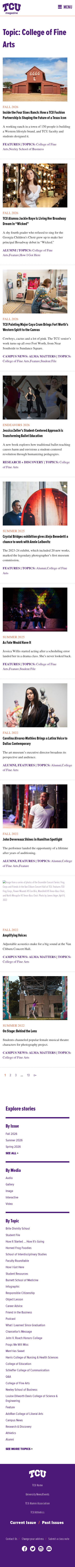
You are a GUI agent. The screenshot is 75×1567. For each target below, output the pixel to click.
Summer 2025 (14, 531)
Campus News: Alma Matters (29, 356)
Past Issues (53, 1522)
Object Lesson (14, 1299)
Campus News (14, 1420)
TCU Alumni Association (37, 1503)
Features (11, 144)
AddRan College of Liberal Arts (24, 1414)
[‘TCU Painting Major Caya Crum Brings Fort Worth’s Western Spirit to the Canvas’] (35, 293)
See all (11, 1153)
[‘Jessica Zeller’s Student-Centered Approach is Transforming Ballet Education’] (35, 399)
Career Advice (14, 1306)
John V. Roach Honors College (24, 1338)
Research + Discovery (23, 462)
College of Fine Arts (16, 361)
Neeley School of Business (26, 149)
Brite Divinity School (18, 1228)
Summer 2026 (14, 1140)
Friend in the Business (19, 1312)
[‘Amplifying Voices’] (35, 903)
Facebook (24, 1549)
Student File (48, 361)
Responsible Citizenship (20, 1293)
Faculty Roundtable (17, 1261)
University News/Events (38, 1494)
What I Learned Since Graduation (25, 1325)
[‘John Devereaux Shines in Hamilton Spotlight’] (35, 808)
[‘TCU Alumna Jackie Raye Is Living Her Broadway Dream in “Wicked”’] (35, 187)
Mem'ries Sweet (15, 1351)
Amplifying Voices (15, 935)
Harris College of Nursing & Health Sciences (32, 1357)
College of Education (18, 1364)
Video (9, 1204)
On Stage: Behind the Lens (20, 1031)
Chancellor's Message (19, 1332)
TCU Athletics (37, 1512)
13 (28, 1075)
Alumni (9, 250)
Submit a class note (58, 1539)
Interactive (12, 1197)
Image (9, 1191)
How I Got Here (30, 255)
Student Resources (17, 1274)
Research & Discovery (18, 1427)
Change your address (33, 1539)
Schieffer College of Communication (27, 1370)
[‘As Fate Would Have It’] (35, 611)
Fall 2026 (10, 107)
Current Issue (23, 1522)
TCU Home (37, 1485)
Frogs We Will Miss (17, 1345)
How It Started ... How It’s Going (25, 1241)
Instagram (41, 1549)
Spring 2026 (13, 1147)
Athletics (11, 1433)
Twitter (32, 1549)
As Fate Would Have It (17, 642)
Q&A (8, 1377)
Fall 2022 (10, 732)
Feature (14, 255)
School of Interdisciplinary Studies (26, 1254)
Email (49, 1549)
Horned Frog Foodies (18, 1248)
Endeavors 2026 (16, 425)
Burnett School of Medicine (22, 1280)
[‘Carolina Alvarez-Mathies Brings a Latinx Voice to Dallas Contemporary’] (35, 706)
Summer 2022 (14, 1025)
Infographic (12, 1286)
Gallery (10, 1184)
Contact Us (11, 1539)
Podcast (10, 1319)
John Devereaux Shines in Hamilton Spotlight (32, 839)
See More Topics (18, 1449)
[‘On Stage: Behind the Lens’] (35, 999)
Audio (9, 1178)
